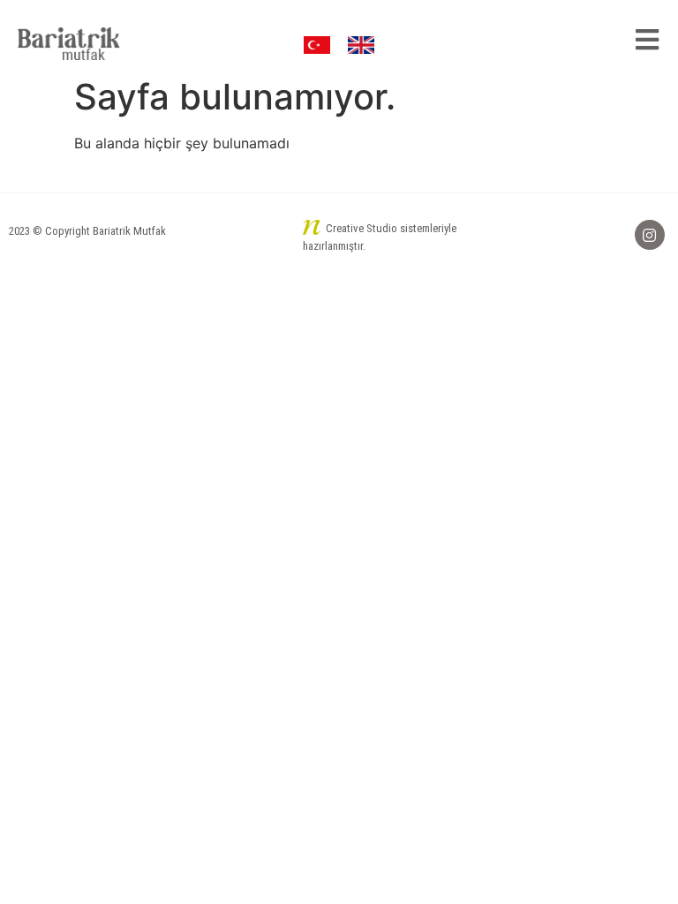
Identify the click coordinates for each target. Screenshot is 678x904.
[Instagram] (650, 235)
